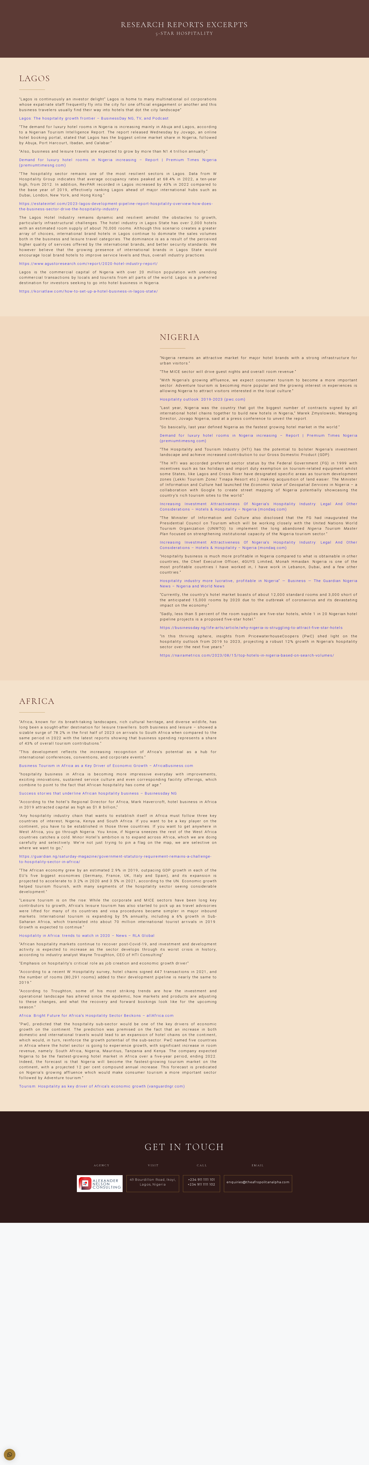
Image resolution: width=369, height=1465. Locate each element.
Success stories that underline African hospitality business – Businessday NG (98, 793)
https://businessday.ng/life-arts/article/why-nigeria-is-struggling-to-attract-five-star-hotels (251, 627)
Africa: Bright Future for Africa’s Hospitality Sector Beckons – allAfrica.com (96, 1015)
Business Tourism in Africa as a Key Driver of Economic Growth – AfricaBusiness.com (106, 765)
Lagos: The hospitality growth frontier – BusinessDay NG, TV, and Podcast (94, 118)
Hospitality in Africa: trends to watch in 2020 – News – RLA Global (87, 935)
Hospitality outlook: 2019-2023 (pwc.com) (203, 399)
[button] (9, 1454)
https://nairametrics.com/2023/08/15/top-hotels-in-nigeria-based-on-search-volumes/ (247, 655)
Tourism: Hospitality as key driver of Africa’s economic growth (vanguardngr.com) (102, 1086)
